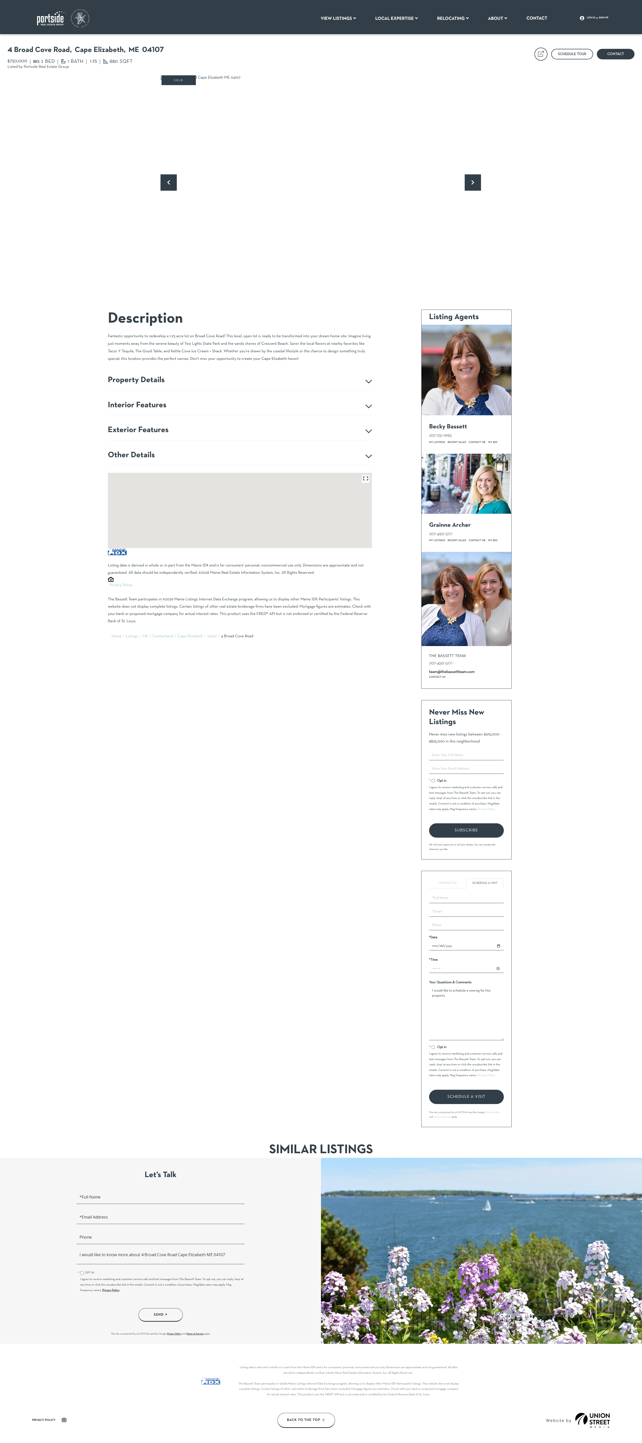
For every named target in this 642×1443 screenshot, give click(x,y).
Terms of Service (442, 1117)
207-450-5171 (440, 534)
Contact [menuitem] (536, 18)
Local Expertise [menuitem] (394, 18)
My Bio (493, 442)
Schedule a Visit (485, 883)
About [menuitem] (495, 18)
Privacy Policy (121, 585)
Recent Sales (457, 442)
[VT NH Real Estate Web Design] (592, 1420)
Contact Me (477, 442)
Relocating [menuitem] (451, 18)
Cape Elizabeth (190, 636)
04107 (212, 636)
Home (117, 636)
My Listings (437, 442)
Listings (132, 636)
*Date (433, 937)
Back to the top (303, 1420)
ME (145, 636)
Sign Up (603, 18)
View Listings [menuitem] (336, 18)
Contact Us (437, 677)
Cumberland (162, 636)
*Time (433, 959)
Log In (591, 18)
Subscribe (466, 830)
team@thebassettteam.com (452, 672)
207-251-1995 (440, 435)
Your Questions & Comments (450, 982)
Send (159, 1314)
